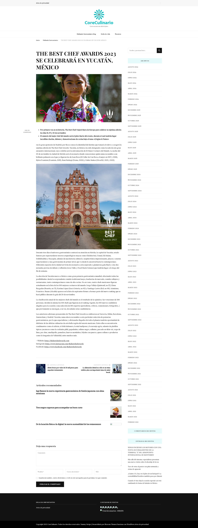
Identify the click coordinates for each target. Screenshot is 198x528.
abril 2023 (132, 282)
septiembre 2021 (134, 384)
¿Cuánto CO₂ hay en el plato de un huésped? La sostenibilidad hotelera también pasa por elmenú (145, 475)
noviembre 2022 (134, 309)
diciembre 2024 (134, 174)
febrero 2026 (133, 99)
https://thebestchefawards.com (57, 341)
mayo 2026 (132, 83)
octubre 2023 (133, 250)
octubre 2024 (133, 185)
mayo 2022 (132, 341)
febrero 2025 (133, 164)
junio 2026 (132, 78)
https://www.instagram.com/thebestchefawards (64, 344)
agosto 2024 (133, 196)
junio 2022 (132, 336)
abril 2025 (132, 153)
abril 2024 (132, 218)
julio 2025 (132, 137)
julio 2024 (132, 201)
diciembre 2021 (134, 368)
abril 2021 (132, 411)
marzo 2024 (132, 223)
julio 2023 (132, 266)
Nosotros (118, 34)
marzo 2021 (132, 417)
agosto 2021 (133, 390)
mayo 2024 (132, 212)
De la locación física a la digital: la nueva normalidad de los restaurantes (68, 424)
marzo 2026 (132, 94)
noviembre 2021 (134, 374)
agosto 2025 (133, 131)
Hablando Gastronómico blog (86, 34)
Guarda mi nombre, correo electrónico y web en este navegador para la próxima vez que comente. (73, 478)
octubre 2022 (133, 314)
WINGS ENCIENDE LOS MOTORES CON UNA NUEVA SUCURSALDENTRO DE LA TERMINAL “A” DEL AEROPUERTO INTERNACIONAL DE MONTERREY (144, 451)
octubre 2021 (133, 379)
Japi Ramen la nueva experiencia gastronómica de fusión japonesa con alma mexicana (70, 392)
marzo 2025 (132, 158)
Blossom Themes (111, 524)
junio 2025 (132, 142)
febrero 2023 (133, 293)
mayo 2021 (132, 406)
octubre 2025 (133, 121)
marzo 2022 (132, 352)
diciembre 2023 (134, 239)
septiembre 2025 (134, 126)
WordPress (130, 524)
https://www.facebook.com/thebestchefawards (63, 347)
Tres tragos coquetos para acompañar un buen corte (59, 407)
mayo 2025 (132, 148)
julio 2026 (132, 72)
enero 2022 (132, 363)
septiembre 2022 (134, 320)
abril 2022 (132, 347)
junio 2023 (132, 271)
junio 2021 (132, 400)
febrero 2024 (133, 228)
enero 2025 (132, 169)
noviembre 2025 (134, 115)
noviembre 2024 (134, 180)
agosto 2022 (133, 325)
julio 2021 (132, 395)
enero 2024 (132, 234)
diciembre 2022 (134, 304)
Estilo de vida (105, 34)
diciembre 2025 (134, 110)
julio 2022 (132, 330)
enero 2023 (132, 298)
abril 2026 (132, 88)
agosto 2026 (133, 67)
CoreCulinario (99, 22)
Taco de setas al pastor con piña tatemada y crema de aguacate (143, 468)
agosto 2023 (133, 261)
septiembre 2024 (134, 191)
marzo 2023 (132, 287)
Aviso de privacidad (42, 3)
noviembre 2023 (134, 244)
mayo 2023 (132, 277)
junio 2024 (132, 207)
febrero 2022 (133, 357)
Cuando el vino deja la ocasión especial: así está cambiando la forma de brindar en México (144, 482)
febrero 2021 (133, 422)
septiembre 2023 (134, 255)
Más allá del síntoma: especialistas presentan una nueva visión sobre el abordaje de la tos (143, 461)
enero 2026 (132, 105)
